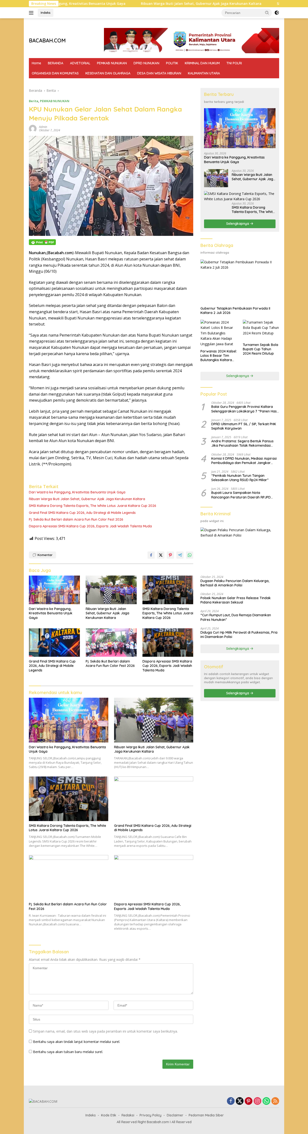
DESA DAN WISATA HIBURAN (159, 73)
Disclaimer (175, 1115)
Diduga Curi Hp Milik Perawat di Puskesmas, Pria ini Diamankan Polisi (238, 634)
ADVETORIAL (80, 63)
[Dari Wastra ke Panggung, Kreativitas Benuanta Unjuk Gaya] (54, 590)
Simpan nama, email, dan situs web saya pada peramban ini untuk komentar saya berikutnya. (105, 1031)
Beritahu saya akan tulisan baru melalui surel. (68, 1051)
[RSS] (275, 1101)
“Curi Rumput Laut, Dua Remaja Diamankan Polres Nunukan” (235, 617)
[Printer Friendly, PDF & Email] (42, 242)
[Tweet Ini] (160, 555)
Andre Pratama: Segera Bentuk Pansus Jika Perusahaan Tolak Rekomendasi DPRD (242, 443)
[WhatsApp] (266, 1101)
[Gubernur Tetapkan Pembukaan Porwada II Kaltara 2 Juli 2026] (239, 281)
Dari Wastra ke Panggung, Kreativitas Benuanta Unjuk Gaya (77, 492)
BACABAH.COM (47, 40)
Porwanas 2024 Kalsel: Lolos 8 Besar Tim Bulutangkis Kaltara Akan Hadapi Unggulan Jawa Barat (218, 355)
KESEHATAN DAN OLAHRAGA (107, 73)
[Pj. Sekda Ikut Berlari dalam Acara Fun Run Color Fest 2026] (111, 642)
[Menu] (32, 13)
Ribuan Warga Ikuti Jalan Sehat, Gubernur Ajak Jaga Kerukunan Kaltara (167, 3)
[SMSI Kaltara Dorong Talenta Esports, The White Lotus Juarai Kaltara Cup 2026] (167, 590)
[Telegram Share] (180, 555)
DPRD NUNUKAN (146, 63)
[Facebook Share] (151, 555)
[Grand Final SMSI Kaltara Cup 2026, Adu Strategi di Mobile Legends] (54, 642)
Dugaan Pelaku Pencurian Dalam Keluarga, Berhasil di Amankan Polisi (234, 583)
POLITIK (172, 63)
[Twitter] (240, 1101)
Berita (33, 101)
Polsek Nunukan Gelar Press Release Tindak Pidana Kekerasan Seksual (235, 600)
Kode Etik (108, 1115)
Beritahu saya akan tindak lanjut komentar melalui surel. (76, 1041)
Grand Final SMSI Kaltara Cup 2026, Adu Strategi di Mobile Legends (82, 513)
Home (36, 63)
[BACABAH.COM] (43, 1101)
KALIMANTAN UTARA (204, 73)
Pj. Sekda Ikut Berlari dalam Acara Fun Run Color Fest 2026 (76, 519)
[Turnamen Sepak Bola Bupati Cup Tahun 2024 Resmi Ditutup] (261, 330)
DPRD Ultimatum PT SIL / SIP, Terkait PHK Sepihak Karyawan (243, 426)
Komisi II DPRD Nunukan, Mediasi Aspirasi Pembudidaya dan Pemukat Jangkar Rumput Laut (244, 460)
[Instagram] (257, 1101)
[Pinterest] (248, 1101)
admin (43, 127)
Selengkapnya (238, 223)
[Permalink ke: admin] (33, 128)
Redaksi (128, 1115)
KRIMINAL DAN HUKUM (202, 63)
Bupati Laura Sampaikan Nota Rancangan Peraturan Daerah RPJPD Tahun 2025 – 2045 (241, 495)
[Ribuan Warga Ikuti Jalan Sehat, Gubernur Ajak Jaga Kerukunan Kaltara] (111, 590)
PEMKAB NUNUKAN (112, 63)
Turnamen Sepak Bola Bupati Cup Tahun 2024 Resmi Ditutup (260, 349)
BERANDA (55, 63)
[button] (267, 12)
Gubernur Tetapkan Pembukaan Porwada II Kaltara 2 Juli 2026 (235, 310)
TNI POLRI (234, 63)
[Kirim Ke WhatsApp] (189, 555)
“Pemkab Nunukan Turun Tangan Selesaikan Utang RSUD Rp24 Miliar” (240, 477)
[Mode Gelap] (276, 13)
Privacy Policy (150, 1115)
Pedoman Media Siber (206, 1115)
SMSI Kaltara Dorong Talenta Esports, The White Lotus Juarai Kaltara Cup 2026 (92, 506)
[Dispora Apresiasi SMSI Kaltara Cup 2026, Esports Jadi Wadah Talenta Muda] (167, 642)
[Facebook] (231, 1101)
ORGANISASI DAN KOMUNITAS (55, 73)
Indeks (46, 12)
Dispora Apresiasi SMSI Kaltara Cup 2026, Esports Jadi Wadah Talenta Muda (90, 526)
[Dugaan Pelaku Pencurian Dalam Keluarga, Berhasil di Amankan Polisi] (239, 549)
